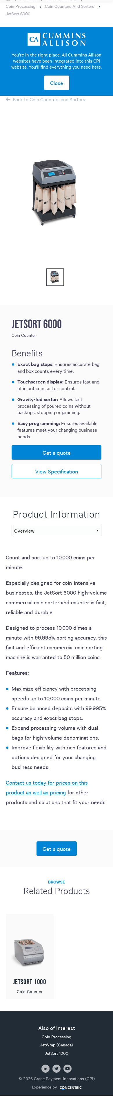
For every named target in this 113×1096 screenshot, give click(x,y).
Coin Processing (20, 6)
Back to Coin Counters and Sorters (49, 99)
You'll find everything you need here (65, 66)
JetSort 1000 (56, 1053)
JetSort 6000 (18, 13)
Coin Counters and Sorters (69, 6)
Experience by (44, 1087)
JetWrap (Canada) (56, 1045)
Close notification (56, 83)
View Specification (56, 471)
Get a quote (57, 452)
